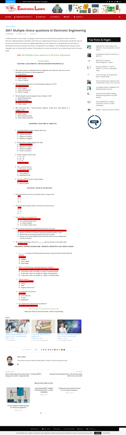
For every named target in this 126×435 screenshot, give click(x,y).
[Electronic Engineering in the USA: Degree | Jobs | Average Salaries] (17, 326)
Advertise (36, 429)
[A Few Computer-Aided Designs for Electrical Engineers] (18, 395)
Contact (79, 17)
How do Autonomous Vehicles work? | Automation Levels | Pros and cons (108, 82)
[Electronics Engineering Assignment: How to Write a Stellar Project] (69, 326)
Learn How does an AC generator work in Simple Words (106, 76)
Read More (106, 433)
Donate (57, 429)
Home (9, 17)
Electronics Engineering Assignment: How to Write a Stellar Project (68, 335)
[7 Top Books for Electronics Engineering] (43, 326)
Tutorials (55, 17)
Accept (98, 433)
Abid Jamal (10, 34)
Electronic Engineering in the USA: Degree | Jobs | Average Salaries (16, 335)
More (67, 17)
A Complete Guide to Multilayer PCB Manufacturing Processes (107, 88)
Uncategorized (10, 26)
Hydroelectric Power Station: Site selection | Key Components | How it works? (108, 48)
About (81, 429)
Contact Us (91, 429)
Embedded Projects (24, 17)
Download (42, 17)
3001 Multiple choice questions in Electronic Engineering (45, 55)
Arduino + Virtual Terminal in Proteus (107, 110)
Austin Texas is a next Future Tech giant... (35, 1)
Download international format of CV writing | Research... (69, 389)
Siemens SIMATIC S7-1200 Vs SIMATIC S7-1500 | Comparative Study (106, 68)
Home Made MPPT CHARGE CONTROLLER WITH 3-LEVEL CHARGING (44, 390)
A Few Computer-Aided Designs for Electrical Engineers (18, 406)
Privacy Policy (69, 429)
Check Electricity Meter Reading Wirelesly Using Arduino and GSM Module (106, 95)
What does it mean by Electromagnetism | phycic (104, 61)
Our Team (46, 429)
